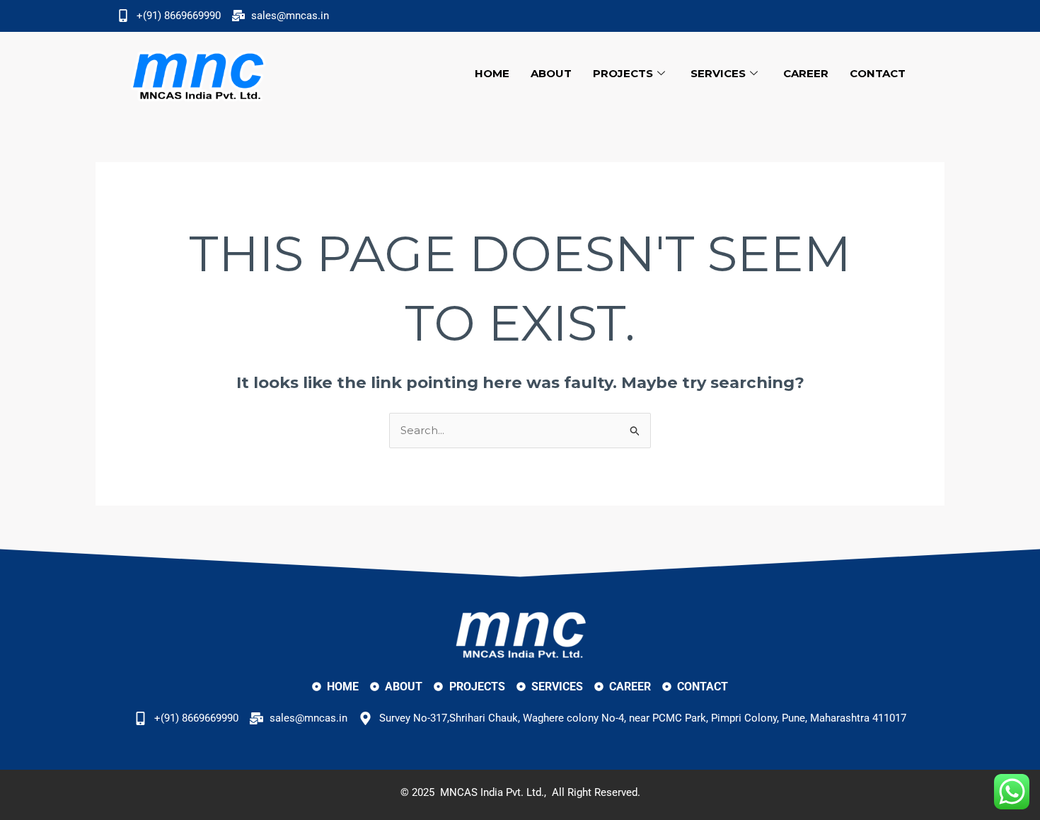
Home (492, 73)
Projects (623, 73)
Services (718, 73)
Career (805, 73)
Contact (878, 73)
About (551, 73)
